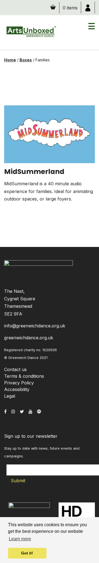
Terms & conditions (24, 376)
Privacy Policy (19, 382)
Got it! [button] (27, 553)
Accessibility (16, 389)
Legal (9, 396)
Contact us (15, 369)
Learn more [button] (20, 538)
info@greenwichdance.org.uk (34, 326)
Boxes (26, 60)
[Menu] (91, 29)
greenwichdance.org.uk (28, 337)
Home (10, 60)
